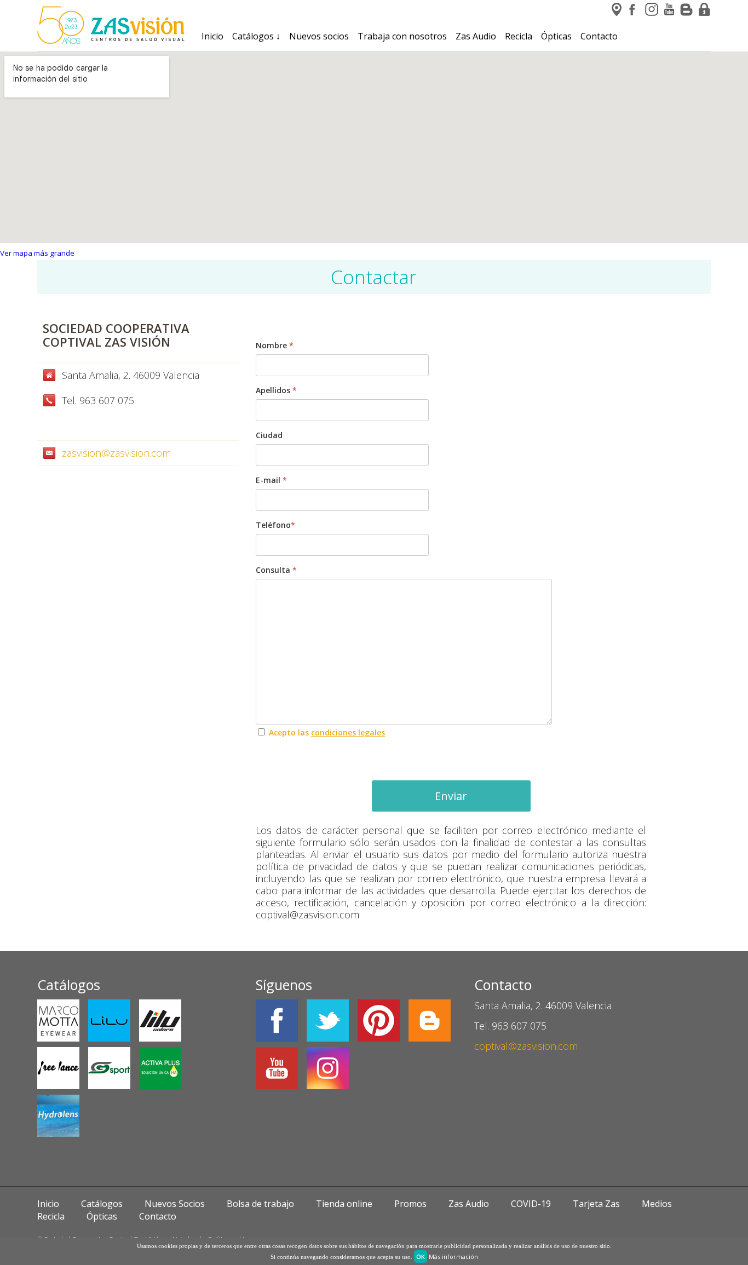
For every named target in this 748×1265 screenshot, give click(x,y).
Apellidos (276, 390)
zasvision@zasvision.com (116, 452)
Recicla (518, 36)
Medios (657, 1204)
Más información (453, 1256)
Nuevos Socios (175, 1204)
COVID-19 (531, 1204)
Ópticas (556, 36)
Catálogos (256, 36)
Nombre (275, 345)
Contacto (599, 36)
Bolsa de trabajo (260, 1204)
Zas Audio (476, 36)
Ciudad (269, 435)
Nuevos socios (319, 36)
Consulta (276, 570)
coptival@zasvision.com (526, 1046)
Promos (410, 1204)
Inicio (212, 36)
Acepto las (327, 732)
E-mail (271, 480)
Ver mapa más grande (37, 253)
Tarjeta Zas (596, 1204)
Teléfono (275, 525)
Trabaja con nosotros (402, 36)
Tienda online (344, 1204)
